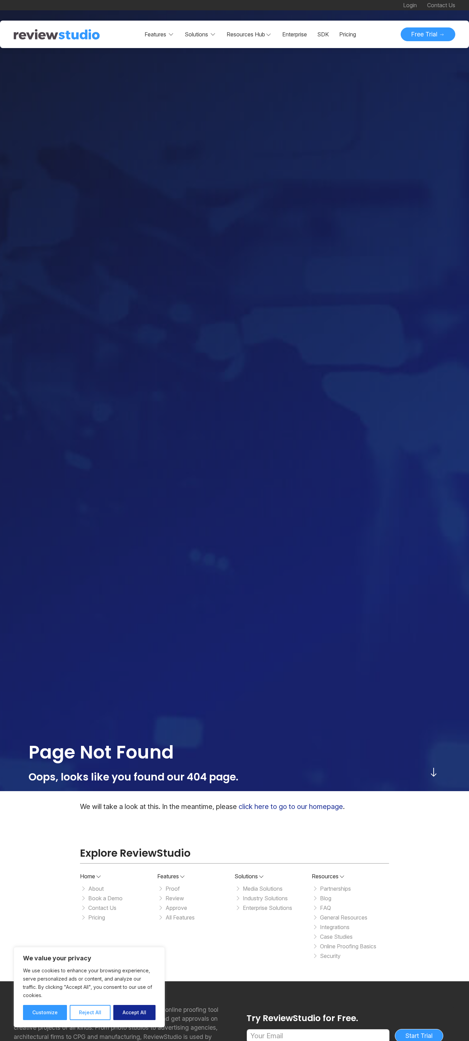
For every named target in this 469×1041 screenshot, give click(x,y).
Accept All (134, 1012)
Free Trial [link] (425, 34)
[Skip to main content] (434, 772)
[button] (249, 34)
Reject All (90, 1012)
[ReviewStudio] (57, 34)
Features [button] (155, 34)
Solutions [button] (196, 34)
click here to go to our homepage (291, 806)
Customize (45, 1012)
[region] (89, 987)
